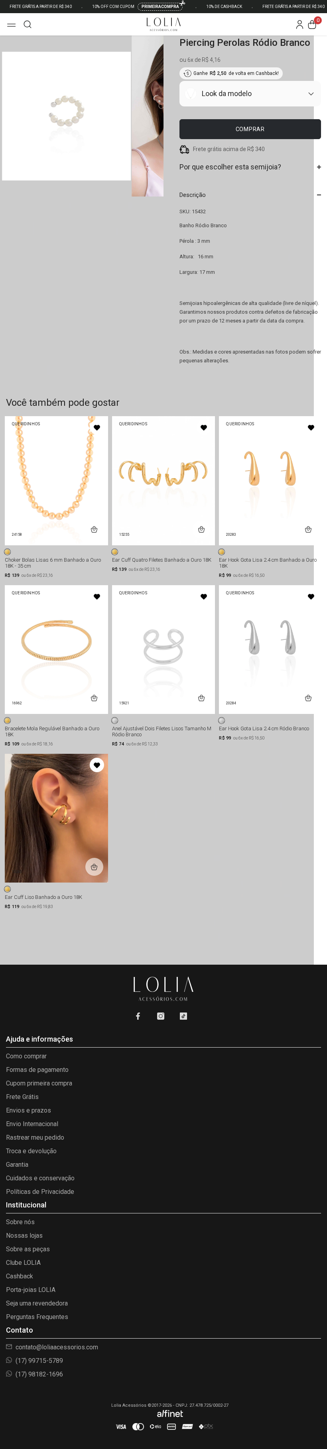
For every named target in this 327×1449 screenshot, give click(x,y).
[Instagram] (160, 1016)
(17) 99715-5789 (38, 1360)
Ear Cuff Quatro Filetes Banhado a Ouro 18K (161, 560)
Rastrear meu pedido (35, 1137)
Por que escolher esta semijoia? (230, 167)
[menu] (11, 24)
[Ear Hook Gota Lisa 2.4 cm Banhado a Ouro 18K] (270, 480)
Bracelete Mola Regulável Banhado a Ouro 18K (52, 731)
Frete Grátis (22, 1097)
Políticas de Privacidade (40, 1191)
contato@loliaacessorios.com (56, 1347)
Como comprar (26, 1056)
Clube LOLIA (23, 1262)
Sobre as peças (28, 1249)
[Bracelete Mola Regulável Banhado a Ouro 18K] (56, 649)
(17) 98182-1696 (38, 1374)
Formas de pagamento (37, 1069)
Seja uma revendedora (37, 1303)
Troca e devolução (31, 1151)
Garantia (17, 1164)
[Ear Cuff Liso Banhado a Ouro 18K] (56, 818)
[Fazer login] (300, 24)
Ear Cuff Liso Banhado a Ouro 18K (43, 897)
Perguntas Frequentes (37, 1317)
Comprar (250, 129)
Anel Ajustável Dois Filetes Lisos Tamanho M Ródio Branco (161, 731)
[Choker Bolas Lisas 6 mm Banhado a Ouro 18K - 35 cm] (56, 480)
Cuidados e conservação (40, 1178)
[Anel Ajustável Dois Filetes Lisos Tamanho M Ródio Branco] (163, 649)
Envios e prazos (28, 1110)
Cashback (19, 1276)
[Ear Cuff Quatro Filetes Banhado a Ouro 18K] (163, 480)
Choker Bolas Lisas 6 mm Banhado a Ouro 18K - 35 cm (53, 563)
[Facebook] (138, 1016)
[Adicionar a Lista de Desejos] (97, 427)
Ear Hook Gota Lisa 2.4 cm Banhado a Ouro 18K (268, 563)
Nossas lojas (24, 1235)
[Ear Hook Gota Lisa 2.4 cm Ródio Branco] (270, 649)
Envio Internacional (32, 1124)
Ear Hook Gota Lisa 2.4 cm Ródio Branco (264, 728)
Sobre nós (20, 1222)
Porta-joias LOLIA (30, 1290)
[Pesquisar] (27, 24)
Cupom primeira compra (39, 1083)
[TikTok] (183, 1016)
